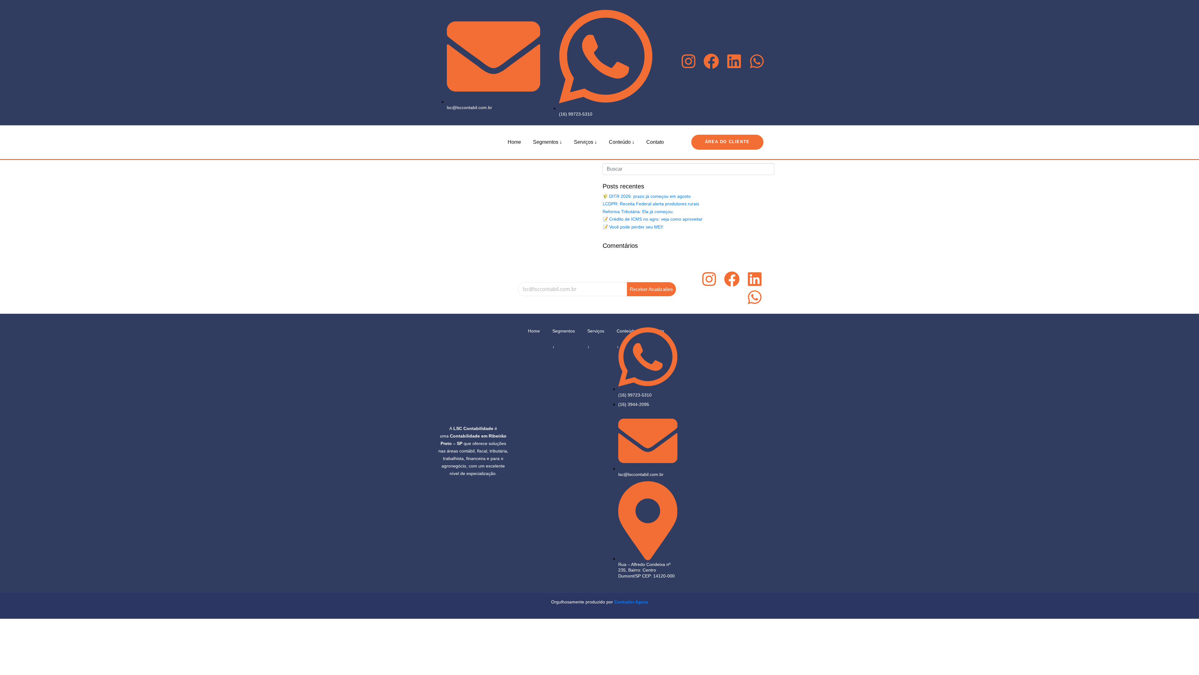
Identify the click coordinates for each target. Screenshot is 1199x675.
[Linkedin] (734, 62)
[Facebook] (711, 62)
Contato (655, 142)
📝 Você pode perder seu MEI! (633, 226)
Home (514, 142)
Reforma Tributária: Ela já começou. (638, 211)
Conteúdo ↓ (621, 142)
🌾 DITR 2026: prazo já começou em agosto (647, 196)
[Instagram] (688, 62)
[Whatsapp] (757, 62)
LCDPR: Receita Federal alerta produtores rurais (651, 203)
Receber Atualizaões (651, 289)
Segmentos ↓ (547, 142)
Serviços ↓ (585, 142)
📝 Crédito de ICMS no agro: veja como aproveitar (653, 219)
